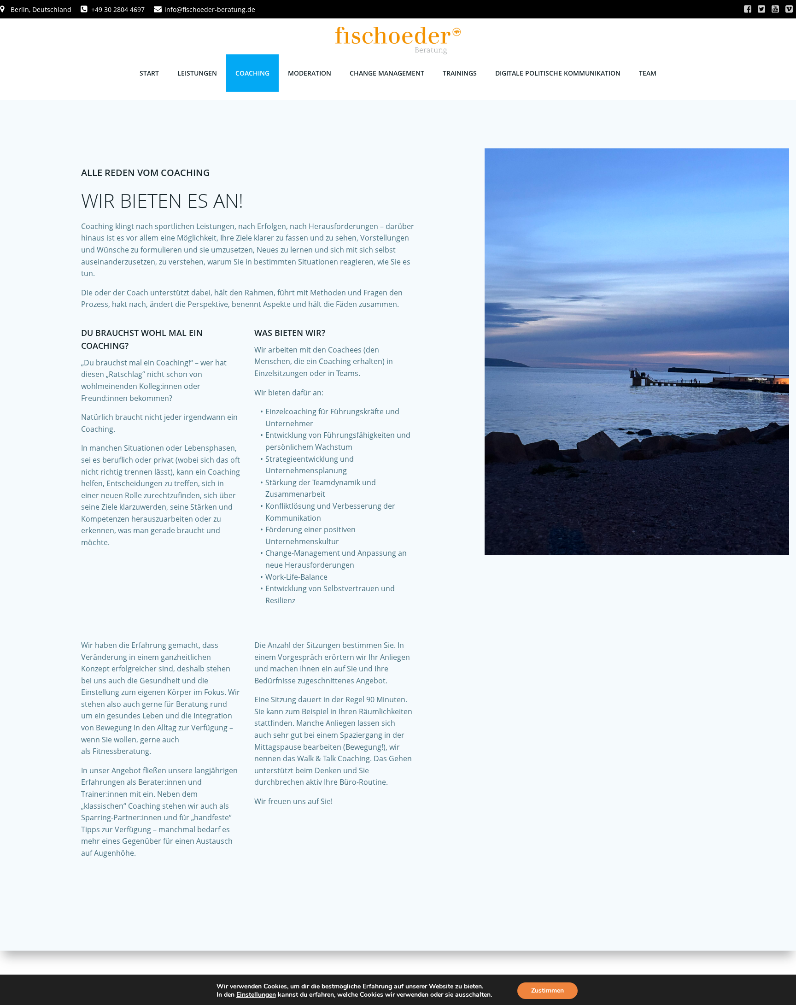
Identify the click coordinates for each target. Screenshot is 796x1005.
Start (149, 73)
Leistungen (197, 73)
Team (647, 73)
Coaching (252, 73)
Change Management (387, 73)
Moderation (309, 73)
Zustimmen (547, 990)
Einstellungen (256, 995)
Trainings (460, 73)
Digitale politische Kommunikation (557, 73)
